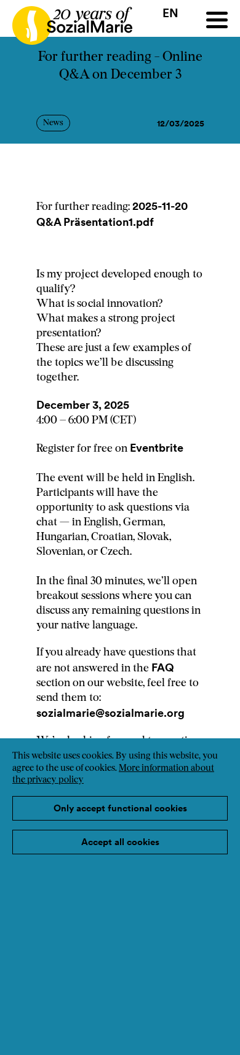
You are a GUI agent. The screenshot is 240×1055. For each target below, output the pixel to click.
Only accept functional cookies (120, 808)
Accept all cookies (120, 842)
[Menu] (217, 20)
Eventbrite (156, 448)
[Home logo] (66, 20)
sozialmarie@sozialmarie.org (111, 713)
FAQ (162, 667)
